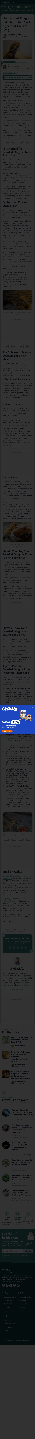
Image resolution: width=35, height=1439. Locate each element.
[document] (17, 719)
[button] (32, 708)
